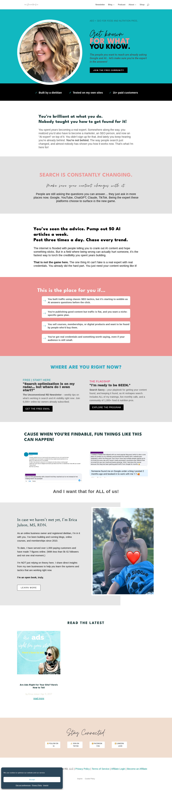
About (131, 5)
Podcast (121, 5)
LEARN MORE (29, 588)
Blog (110, 5)
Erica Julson (33, 694)
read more (38, 698)
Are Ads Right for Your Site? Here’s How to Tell (39, 686)
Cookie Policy (90, 779)
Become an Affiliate (137, 769)
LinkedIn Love (120, 745)
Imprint (45, 785)
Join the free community (108, 70)
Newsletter (100, 5)
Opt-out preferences (23, 785)
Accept (32, 780)
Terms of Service (100, 769)
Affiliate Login (118, 769)
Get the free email (37, 408)
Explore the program (106, 407)
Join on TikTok (76, 745)
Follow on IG (53, 745)
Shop (142, 5)
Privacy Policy (37, 785)
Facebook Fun (98, 745)
